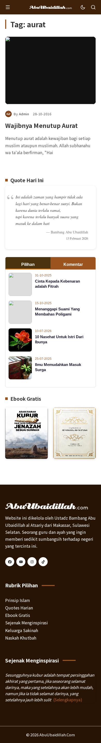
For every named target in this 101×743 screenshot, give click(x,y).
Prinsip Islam (17, 600)
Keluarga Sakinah (21, 630)
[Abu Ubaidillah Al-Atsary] (50, 7)
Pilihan (28, 264)
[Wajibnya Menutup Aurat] (50, 70)
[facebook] (9, 561)
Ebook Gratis (17, 615)
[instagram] (32, 561)
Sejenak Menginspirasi (26, 622)
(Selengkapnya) (67, 699)
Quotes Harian (19, 608)
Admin (24, 113)
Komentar (73, 264)
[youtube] (20, 561)
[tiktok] (43, 561)
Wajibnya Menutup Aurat (41, 125)
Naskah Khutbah (20, 638)
